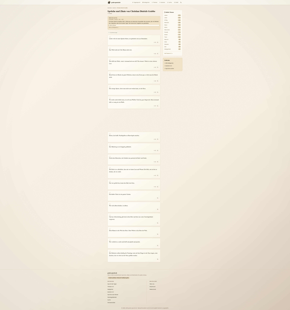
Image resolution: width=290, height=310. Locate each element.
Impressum (152, 286)
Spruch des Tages (112, 284)
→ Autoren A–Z (168, 65)
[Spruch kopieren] (157, 42)
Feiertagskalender (112, 297)
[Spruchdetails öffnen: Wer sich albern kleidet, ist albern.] (134, 207)
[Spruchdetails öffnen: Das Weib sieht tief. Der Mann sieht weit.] (134, 51)
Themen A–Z (111, 286)
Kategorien (147, 2)
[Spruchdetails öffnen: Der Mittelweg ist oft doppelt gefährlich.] (134, 148)
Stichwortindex (111, 302)
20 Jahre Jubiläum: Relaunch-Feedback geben (119, 277)
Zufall (176, 2)
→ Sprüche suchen (169, 68)
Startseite (110, 8)
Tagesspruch (137, 2)
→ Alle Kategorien (168, 63)
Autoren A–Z (111, 292)
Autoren (163, 2)
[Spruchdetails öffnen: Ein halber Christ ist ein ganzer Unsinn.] (134, 196)
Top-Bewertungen (113, 32)
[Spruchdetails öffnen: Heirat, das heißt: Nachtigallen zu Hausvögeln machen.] (134, 137)
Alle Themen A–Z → (168, 53)
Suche (170, 2)
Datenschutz (153, 289)
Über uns (152, 284)
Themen (155, 2)
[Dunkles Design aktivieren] (180, 2)
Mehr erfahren (113, 25)
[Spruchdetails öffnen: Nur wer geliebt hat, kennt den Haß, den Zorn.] (134, 184)
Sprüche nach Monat (113, 294)
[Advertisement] (134, 120)
